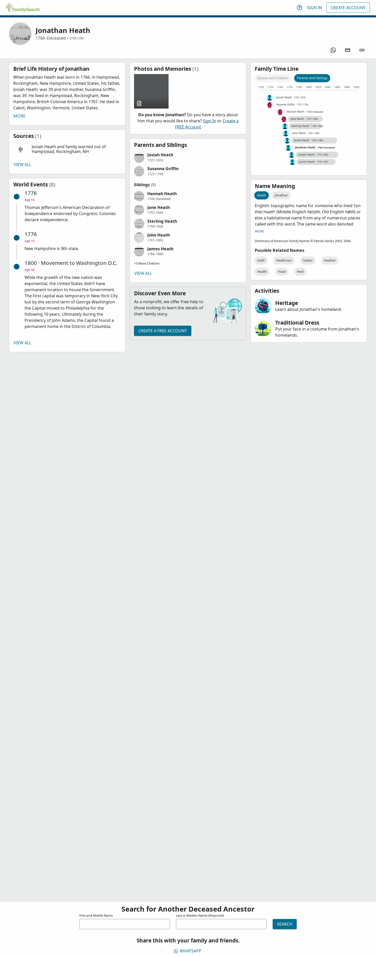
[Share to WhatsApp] (333, 50)
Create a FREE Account (162, 331)
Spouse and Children (272, 78)
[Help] (299, 8)
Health (262, 271)
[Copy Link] (362, 50)
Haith (261, 260)
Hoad (282, 271)
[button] (67, 149)
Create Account (348, 7)
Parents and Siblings (312, 78)
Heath (261, 195)
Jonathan (281, 195)
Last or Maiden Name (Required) (200, 915)
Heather (330, 260)
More (20, 116)
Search (284, 924)
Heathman (284, 260)
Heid (300, 271)
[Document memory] (151, 91)
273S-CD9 (76, 38)
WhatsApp (190, 951)
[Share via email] (347, 50)
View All (22, 164)
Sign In (314, 7)
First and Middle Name (96, 915)
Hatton (308, 260)
